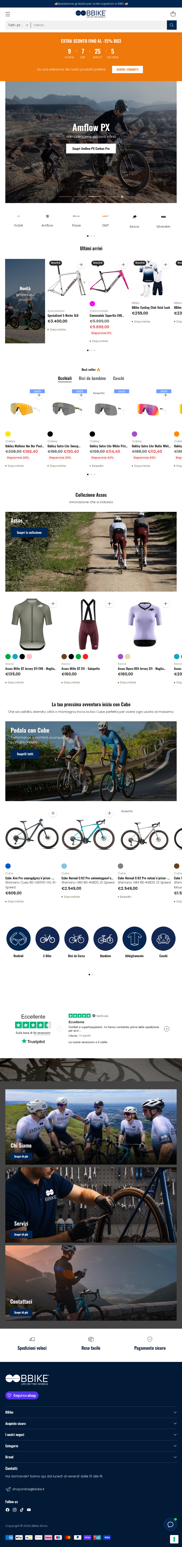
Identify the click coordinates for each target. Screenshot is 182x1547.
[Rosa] (29, 656)
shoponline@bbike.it (28, 1489)
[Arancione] (176, 434)
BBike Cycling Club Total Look (151, 307)
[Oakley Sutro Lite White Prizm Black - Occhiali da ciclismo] (109, 409)
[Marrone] (64, 656)
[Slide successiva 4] (110, 196)
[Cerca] (172, 25)
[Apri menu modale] (7, 14)
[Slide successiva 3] (95, 196)
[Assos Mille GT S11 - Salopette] (88, 624)
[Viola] (134, 434)
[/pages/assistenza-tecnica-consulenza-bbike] (91, 1205)
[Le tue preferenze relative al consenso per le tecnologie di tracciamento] (174, 1539)
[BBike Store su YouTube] (29, 1510)
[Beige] (127, 656)
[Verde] (8, 656)
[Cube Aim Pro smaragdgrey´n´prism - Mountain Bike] (32, 834)
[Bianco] (50, 303)
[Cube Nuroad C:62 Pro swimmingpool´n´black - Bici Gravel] (88, 834)
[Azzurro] (64, 866)
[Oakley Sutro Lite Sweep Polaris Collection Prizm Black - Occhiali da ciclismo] (67, 409)
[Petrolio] (15, 656)
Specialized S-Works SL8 (62, 315)
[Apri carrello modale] (173, 14)
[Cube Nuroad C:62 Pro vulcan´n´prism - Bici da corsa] (144, 834)
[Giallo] (8, 434)
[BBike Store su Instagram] (14, 1510)
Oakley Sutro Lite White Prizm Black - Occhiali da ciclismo (109, 448)
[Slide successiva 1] (65, 196)
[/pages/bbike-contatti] (91, 1283)
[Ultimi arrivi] (25, 301)
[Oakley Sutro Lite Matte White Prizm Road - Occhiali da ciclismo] (151, 409)
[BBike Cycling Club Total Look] (151, 278)
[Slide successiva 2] (80, 196)
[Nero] (50, 434)
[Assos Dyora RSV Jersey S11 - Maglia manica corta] (144, 624)
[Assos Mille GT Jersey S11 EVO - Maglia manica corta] (32, 624)
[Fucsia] (92, 303)
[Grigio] (120, 866)
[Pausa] (122, 196)
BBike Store (39, 1526)
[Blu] (8, 866)
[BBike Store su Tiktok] (21, 1510)
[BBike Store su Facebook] (7, 1510)
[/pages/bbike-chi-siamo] (91, 1127)
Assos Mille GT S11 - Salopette (80, 668)
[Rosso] (85, 656)
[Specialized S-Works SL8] (67, 278)
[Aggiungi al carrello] (81, 265)
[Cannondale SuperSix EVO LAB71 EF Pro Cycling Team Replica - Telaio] (109, 278)
